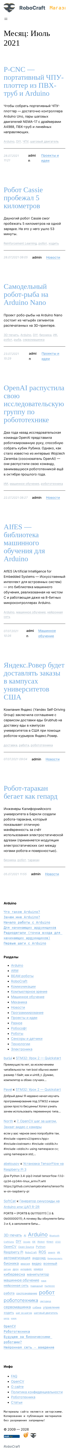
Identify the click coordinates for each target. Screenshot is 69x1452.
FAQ (14, 1376)
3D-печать (11, 335)
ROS (42, 1252)
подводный (36, 1285)
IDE (34, 1242)
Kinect (50, 1241)
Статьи (16, 1402)
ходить (54, 243)
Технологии (20, 1044)
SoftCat (10, 1201)
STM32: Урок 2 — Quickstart (38, 1058)
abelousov (12, 1163)
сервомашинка (34, 339)
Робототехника (17, 1331)
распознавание (26, 1293)
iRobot (41, 1241)
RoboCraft (32, 8)
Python (40, 1247)
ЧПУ (26, 141)
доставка (10, 745)
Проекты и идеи (24, 1018)
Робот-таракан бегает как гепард (30, 792)
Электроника (21, 1049)
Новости (53, 257)
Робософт (19, 1028)
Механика (19, 1002)
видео (37, 1263)
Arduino (9, 141)
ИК (55, 335)
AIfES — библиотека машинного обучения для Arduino (24, 543)
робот (42, 243)
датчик (7, 1269)
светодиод (45, 1301)
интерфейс (26, 1269)
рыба (17, 339)
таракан (33, 860)
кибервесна (14, 1274)
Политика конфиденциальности (37, 1392)
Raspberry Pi (13, 1252)
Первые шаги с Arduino (25, 943)
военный (50, 1263)
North (8, 1121)
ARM (14, 971)
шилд (6, 1318)
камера (38, 1268)
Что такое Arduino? (22, 912)
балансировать (54, 1258)
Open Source (26, 1246)
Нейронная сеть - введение (29, 1347)
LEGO (58, 1242)
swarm (51, 1252)
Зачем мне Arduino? (22, 917)
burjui (8, 1058)
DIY (18, 141)
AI (25, 1235)
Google (26, 1242)
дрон (16, 1269)
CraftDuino (9, 1242)
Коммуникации (23, 986)
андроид (39, 1258)
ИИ (6, 483)
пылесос (50, 1285)
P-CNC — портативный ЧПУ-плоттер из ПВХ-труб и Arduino (34, 81)
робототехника (52, 483)
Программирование (27, 1013)
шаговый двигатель (44, 141)
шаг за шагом (24, 1312)
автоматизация (17, 1258)
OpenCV (10, 1247)
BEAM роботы (22, 976)
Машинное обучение (27, 997)
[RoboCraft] (33, 1437)
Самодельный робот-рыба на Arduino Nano (26, 294)
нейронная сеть (16, 1285)
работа (24, 745)
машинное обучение (24, 483)
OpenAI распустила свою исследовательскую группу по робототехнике (34, 404)
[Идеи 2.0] (26, 1437)
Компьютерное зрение (29, 991)
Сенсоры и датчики (27, 1038)
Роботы (17, 1033)
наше (43, 1280)
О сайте (17, 1387)
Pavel (8, 1089)
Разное (16, 1023)
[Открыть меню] (6, 19)
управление (51, 1307)
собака (37, 1307)
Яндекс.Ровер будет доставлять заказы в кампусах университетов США (34, 681)
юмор (14, 1318)
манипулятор (38, 1274)
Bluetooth (54, 1235)
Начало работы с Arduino (27, 922)
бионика (45, 335)
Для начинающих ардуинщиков (30, 927)
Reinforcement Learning (20, 243)
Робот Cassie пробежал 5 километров (23, 198)
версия (25, 1263)
